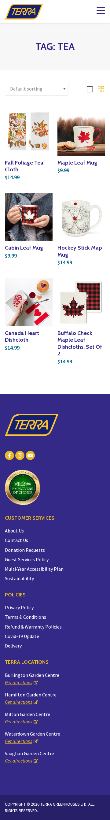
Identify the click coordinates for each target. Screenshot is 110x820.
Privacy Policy (19, 607)
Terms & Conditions (25, 617)
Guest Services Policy (27, 559)
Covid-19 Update (22, 636)
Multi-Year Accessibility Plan (34, 569)
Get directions (18, 682)
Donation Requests (25, 550)
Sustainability (19, 578)
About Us (14, 531)
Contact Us (16, 540)
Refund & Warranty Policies (33, 627)
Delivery (13, 646)
